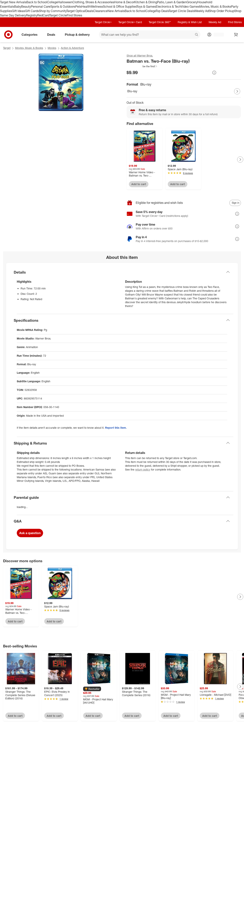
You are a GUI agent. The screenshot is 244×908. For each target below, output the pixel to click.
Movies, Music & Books (215, 6)
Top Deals (162, 11)
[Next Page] (237, 91)
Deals (89, 11)
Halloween (65, 2)
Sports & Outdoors (62, 6)
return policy (142, 469)
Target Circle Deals (181, 11)
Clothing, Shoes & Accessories (93, 2)
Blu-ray (132, 91)
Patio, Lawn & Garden (171, 2)
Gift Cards (32, 11)
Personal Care (40, 6)
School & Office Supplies (119, 6)
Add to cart (138, 184)
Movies (52, 47)
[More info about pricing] (214, 72)
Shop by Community (52, 11)
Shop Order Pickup (221, 11)
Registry (31, 15)
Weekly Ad (201, 11)
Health (86, 6)
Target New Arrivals (13, 2)
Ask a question (30, 533)
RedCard (43, 15)
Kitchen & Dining (145, 2)
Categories (30, 34)
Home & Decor (124, 2)
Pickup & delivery (77, 34)
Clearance (100, 11)
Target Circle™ (103, 22)
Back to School (36, 2)
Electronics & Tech (168, 6)
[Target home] (8, 34)
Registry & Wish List (190, 22)
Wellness (97, 6)
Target (6, 47)
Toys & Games (146, 6)
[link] (142, 66)
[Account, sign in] (217, 34)
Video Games (190, 6)
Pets (78, 6)
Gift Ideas (18, 11)
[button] (142, 66)
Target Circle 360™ (160, 22)
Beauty (26, 6)
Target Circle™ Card (130, 22)
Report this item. (116, 427)
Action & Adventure (72, 47)
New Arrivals (116, 11)
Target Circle (58, 15)
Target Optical (75, 11)
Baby (17, 6)
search (196, 35)
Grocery (191, 2)
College (52, 2)
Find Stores (74, 15)
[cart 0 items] (236, 34)
